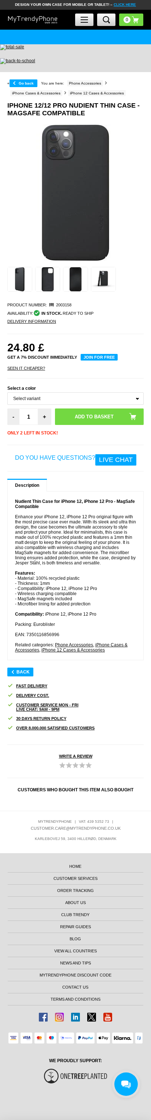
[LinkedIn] (75, 1017)
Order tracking (75, 890)
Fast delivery (31, 686)
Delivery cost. (32, 695)
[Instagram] (59, 1017)
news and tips (75, 963)
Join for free (99, 357)
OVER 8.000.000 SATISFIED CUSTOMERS (55, 728)
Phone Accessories (74, 644)
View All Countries (75, 951)
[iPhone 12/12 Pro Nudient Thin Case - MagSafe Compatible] (19, 279)
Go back (26, 83)
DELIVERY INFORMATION (31, 321)
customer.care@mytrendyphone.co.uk (76, 828)
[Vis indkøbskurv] (131, 20)
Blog (75, 939)
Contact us (75, 987)
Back (23, 672)
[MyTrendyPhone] (33, 19)
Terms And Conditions (75, 999)
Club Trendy (75, 914)
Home (75, 866)
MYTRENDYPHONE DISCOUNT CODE (75, 975)
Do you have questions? (74, 459)
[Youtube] (107, 1017)
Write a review (75, 756)
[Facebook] (43, 1017)
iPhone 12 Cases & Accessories (73, 650)
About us (75, 902)
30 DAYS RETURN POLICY (41, 718)
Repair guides (75, 927)
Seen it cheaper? (26, 368)
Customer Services (75, 878)
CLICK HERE (125, 5)
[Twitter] (91, 1017)
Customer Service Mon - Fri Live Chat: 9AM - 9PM (47, 707)
